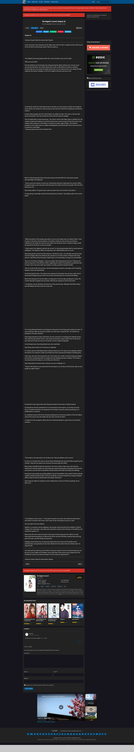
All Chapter (35, 28)
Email (56, 671)
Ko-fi (52, 554)
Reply (79, 641)
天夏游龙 (44, 582)
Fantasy (47, 586)
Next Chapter (49, 40)
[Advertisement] (54, 298)
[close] (67, 746)
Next (41, 28)
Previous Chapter (30, 40)
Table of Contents (40, 40)
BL (38, 586)
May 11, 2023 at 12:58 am (34, 635)
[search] (110, 2)
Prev (27, 28)
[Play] (91, 709)
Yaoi (65, 586)
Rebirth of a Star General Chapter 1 (53, 696)
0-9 (31, 734)
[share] (81, 695)
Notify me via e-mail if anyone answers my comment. (40, 685)
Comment (27, 653)
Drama (42, 586)
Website (26, 678)
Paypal (47, 554)
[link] (39, 696)
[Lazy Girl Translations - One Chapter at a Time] (24, 2)
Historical (53, 586)
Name (26, 671)
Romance (60, 586)
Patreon (71, 550)
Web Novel (66, 580)
